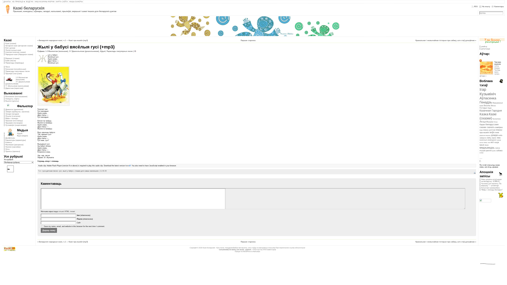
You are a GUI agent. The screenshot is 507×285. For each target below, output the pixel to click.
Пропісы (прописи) (12, 151)
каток (481, 142)
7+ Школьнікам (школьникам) (17, 86)
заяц (489, 138)
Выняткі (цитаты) (12, 101)
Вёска (493, 106)
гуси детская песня (50, 171)
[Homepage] (481, 61)
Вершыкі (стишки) (12, 58)
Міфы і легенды (11, 118)
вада (481, 130)
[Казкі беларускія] (253, 26)
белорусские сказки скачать (489, 126)
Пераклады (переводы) (14, 63)
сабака (499, 150)
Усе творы (497, 67)
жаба (500, 135)
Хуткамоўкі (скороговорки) (15, 125)
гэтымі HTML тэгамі (66, 211)
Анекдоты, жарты (12, 99)
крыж (482, 145)
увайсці (484, 47)
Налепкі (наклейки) (12, 147)
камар (499, 140)
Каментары (499, 7)
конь (485, 142)
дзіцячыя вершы (485, 135)
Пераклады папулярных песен (17, 71)
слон (481, 153)
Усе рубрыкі (8, 159)
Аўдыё (19, 133)
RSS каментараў (269, 250)
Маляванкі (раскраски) (14, 145)
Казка (484, 114)
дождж (494, 135)
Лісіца (483, 121)
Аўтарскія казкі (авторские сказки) (19, 46)
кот (492, 142)
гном (497, 132)
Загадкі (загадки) (12, 114)
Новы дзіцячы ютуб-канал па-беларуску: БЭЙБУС (491, 180)
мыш (487, 145)
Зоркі (489, 108)
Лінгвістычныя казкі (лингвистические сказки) (15, 51)
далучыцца (485, 49)
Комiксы (8, 142)
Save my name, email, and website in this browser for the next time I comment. (74, 226)
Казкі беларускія (28, 8)
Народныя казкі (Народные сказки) (19, 54)
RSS (476, 7)
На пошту (486, 7)
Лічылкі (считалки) (12, 116)
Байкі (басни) (10, 61)
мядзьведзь (487, 147)
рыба (494, 150)
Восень (487, 105)
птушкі (482, 150)
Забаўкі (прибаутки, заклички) (17, 112)
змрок (494, 138)
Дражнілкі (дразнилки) (14, 109)
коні (489, 142)
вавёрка (499, 127)
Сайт (79, 223)
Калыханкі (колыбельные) (15, 69)
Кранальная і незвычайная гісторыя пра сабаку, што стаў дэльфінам (445, 40)
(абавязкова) (83, 215)
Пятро (496, 122)
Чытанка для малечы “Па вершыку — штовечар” (491, 185)
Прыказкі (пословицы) (14, 121)
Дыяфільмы (10, 138)
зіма (498, 138)
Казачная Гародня (491, 110)
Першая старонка (248, 40)
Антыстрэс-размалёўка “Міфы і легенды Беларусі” (492, 189)
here (127, 166)
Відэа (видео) (22, 136)
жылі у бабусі (68, 171)
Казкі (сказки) (10, 43)
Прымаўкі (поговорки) (13, 123)
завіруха (483, 138)
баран (482, 124)
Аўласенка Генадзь (488, 100)
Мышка (489, 122)
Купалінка (497, 119)
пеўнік (497, 148)
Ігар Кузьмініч (488, 91)
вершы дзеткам (489, 130)
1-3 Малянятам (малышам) (22, 78)
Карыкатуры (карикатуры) (15, 140)
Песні (7, 67)
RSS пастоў (257, 250)
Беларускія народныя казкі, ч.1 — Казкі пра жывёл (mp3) (63, 40)
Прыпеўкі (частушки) (13, 74)
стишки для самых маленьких (87, 171)
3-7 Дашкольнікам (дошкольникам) (17, 83)
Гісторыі (483, 108)
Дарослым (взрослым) (14, 88)
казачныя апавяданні (488, 140)
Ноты (7, 149)
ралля (489, 150)
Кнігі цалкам (10, 48)
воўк (492, 132)
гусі (60, 171)
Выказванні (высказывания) (16, 97)
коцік (496, 142)
